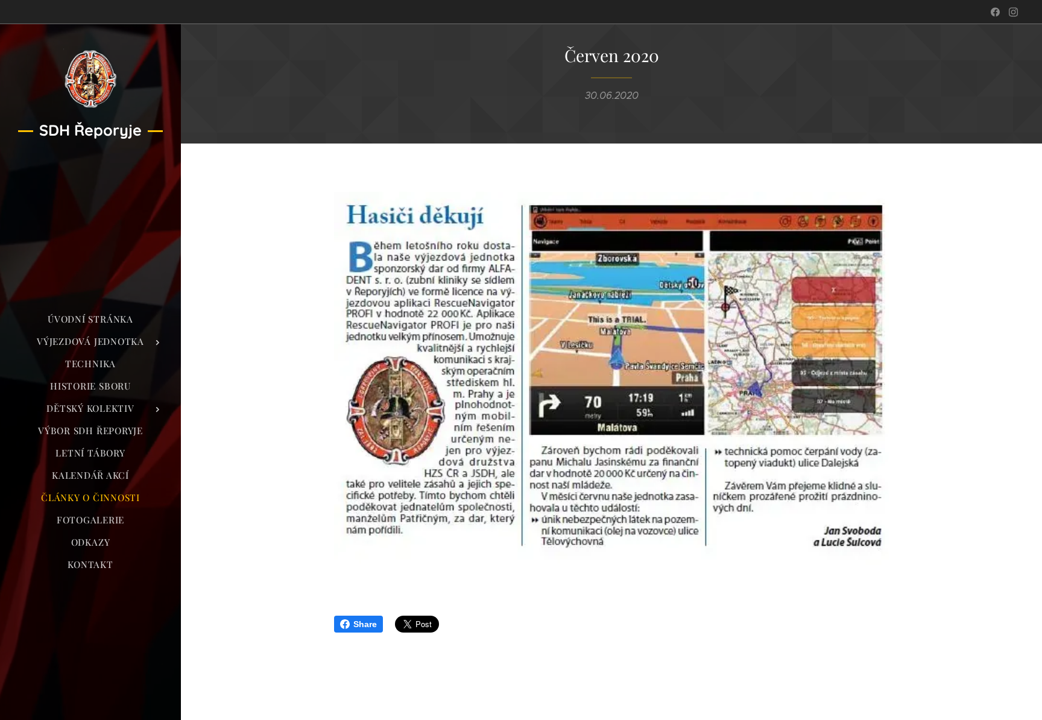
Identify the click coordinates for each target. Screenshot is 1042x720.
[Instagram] (1013, 12)
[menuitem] (90, 319)
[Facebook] (995, 12)
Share (365, 624)
